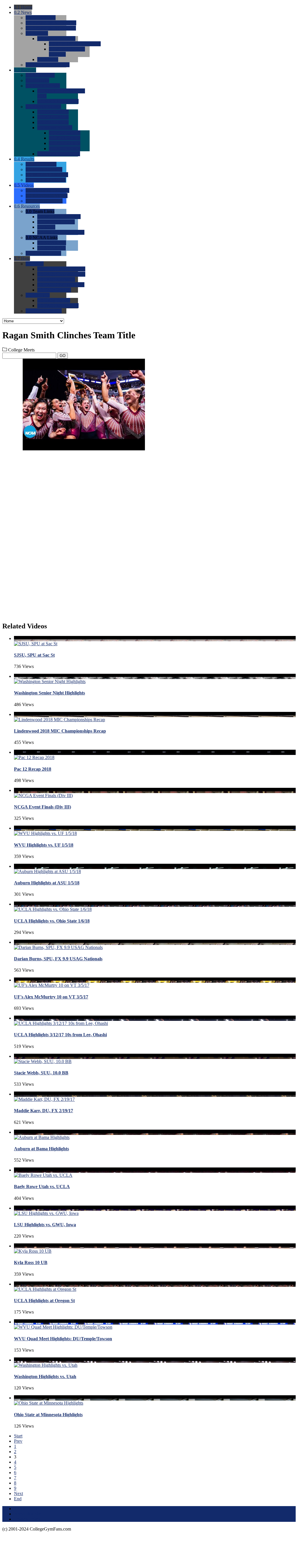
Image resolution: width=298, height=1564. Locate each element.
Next (18, 1493)
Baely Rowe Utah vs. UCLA (42, 1186)
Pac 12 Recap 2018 (32, 769)
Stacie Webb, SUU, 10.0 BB (41, 1072)
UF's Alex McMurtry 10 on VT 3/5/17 (51, 996)
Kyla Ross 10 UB (30, 1262)
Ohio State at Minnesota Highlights (48, 1414)
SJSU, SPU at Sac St (34, 655)
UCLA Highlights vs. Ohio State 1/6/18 (52, 920)
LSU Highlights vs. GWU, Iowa (45, 1224)
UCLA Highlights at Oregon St (44, 1300)
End (18, 1498)
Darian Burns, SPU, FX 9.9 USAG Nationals (58, 958)
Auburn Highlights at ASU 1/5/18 (46, 882)
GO (62, 355)
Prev (18, 1441)
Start (18, 1435)
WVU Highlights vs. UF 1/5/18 (43, 845)
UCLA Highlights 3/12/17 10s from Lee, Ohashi (60, 1034)
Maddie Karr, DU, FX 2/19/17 (43, 1110)
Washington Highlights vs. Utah (45, 1376)
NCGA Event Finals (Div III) (42, 806)
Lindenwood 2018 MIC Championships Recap (60, 730)
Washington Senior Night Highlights (49, 692)
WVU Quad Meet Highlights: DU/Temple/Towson (63, 1338)
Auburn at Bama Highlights (41, 1148)
